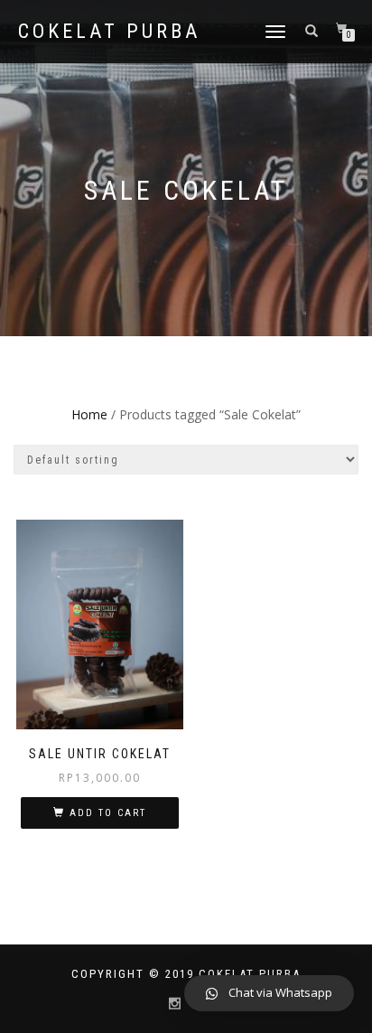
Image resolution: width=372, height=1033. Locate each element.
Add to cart (108, 813)
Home (89, 414)
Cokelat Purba (109, 31)
